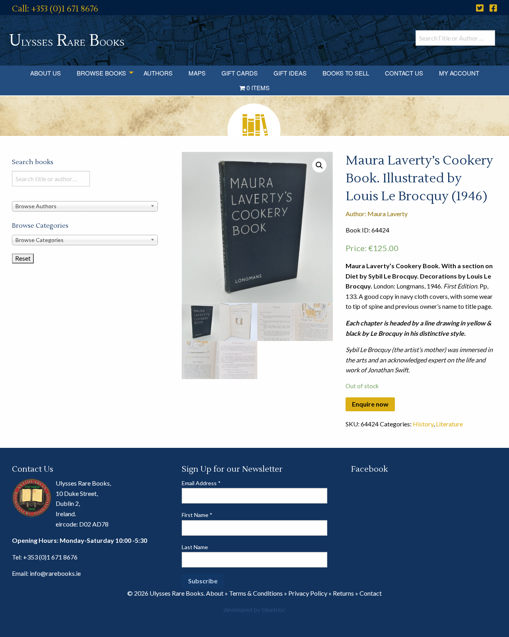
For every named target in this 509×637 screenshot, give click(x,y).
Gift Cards (239, 73)
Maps (197, 73)
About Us (45, 73)
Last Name (195, 547)
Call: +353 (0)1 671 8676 (55, 9)
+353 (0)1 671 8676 (50, 557)
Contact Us (404, 73)
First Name (197, 514)
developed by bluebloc (254, 609)
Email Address (201, 483)
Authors (158, 73)
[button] (319, 165)
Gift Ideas (290, 73)
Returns (343, 593)
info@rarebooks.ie (55, 573)
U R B (66, 41)
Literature (449, 424)
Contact (370, 593)
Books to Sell (345, 73)
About (214, 593)
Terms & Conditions (256, 593)
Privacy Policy (307, 593)
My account (459, 73)
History (423, 424)
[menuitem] (45, 73)
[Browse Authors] (85, 206)
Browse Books (101, 73)
